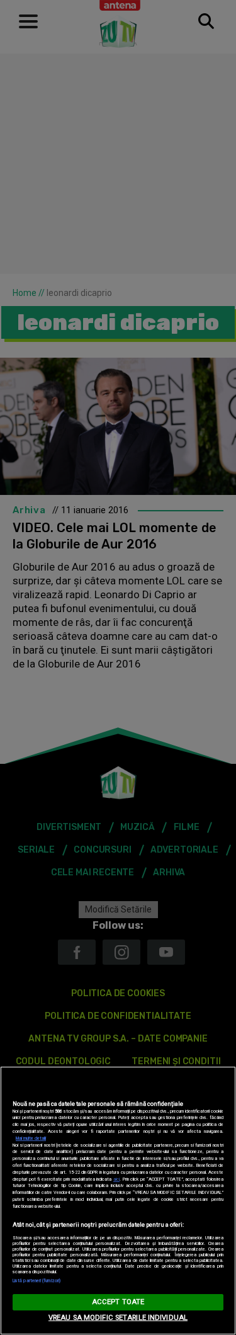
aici (116, 1179)
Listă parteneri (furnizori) (36, 1280)
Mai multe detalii (31, 1138)
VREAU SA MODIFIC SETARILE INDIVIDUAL (118, 1318)
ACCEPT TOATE (118, 1302)
